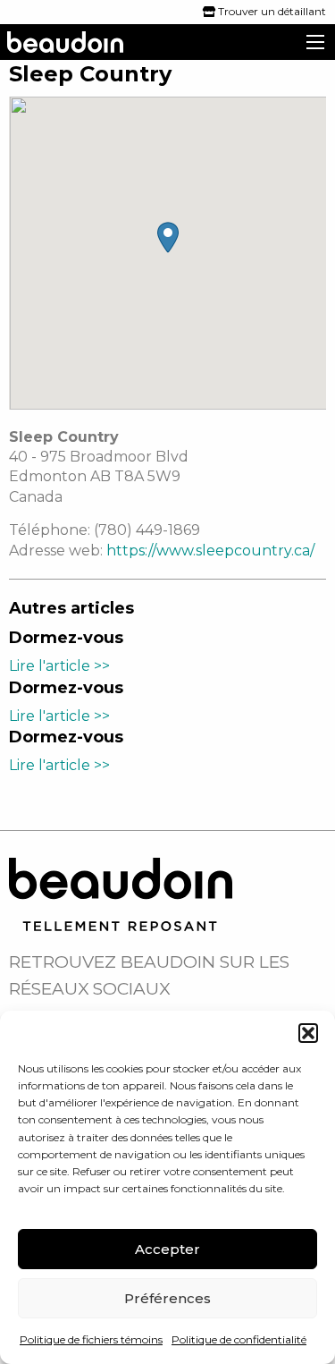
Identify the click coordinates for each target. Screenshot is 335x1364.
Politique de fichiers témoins (91, 1339)
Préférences (167, 1298)
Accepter (167, 1249)
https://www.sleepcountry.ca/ (210, 550)
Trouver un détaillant (270, 11)
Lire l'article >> (59, 665)
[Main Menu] (315, 42)
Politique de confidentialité (239, 1339)
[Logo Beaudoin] (120, 893)
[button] (308, 1033)
